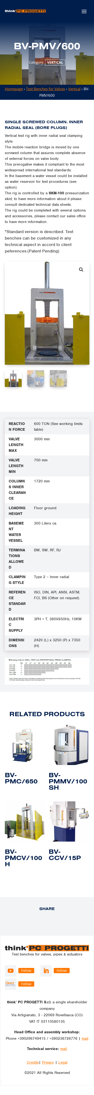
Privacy (48, 1062)
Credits (33, 1062)
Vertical (55, 62)
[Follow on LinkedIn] (46, 971)
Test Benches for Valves (45, 88)
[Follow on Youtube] (10, 971)
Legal (62, 1062)
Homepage (14, 88)
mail (85, 1038)
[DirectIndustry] (10, 984)
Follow (26, 970)
